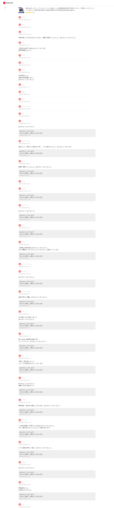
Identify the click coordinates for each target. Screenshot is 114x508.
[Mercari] (8, 3)
